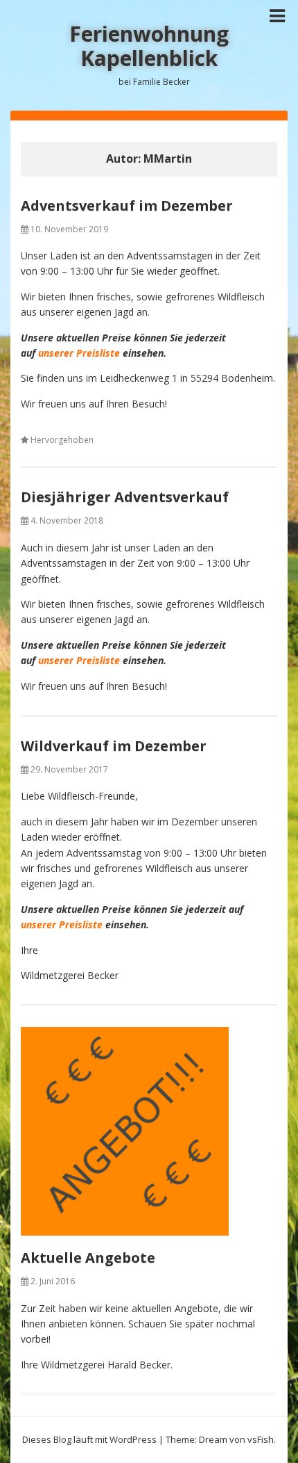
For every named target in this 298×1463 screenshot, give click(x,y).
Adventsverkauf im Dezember (127, 205)
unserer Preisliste (79, 352)
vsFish (260, 1439)
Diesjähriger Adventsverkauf (125, 496)
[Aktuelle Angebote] (149, 1131)
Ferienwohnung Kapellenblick (149, 46)
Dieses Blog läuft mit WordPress (89, 1439)
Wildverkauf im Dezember (114, 745)
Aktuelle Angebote (88, 1257)
